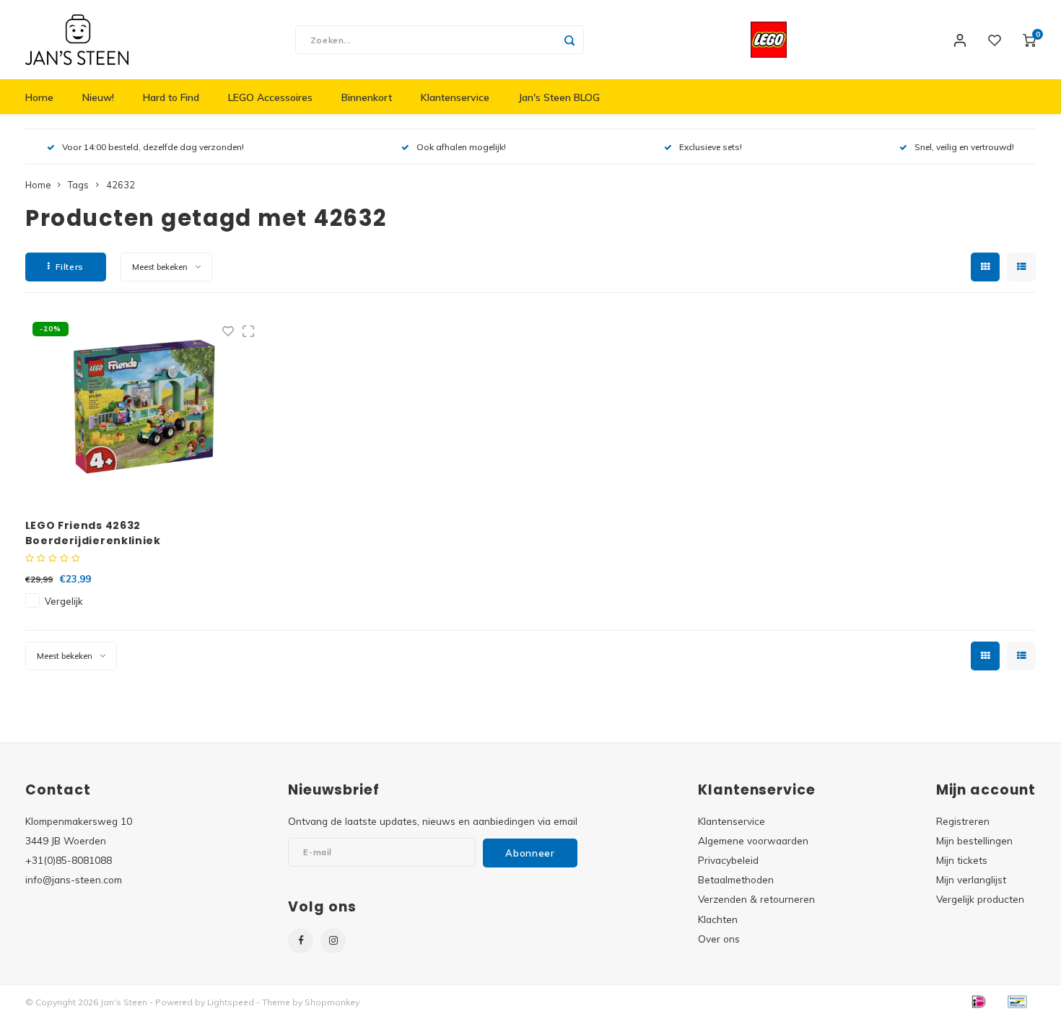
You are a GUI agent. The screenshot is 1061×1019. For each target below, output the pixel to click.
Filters (70, 266)
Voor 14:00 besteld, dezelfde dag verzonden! (153, 146)
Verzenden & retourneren (756, 899)
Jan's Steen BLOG (559, 97)
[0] (1029, 39)
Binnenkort (366, 97)
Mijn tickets (961, 860)
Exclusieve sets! (710, 146)
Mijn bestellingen (974, 840)
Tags (78, 185)
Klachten (718, 919)
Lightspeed (230, 1002)
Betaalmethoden (736, 879)
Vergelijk (63, 601)
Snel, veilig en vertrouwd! (964, 146)
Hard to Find (171, 97)
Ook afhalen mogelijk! (461, 146)
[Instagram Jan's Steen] (333, 940)
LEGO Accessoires (270, 97)
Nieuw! (98, 97)
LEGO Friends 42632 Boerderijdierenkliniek (93, 533)
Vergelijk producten (980, 899)
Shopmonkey (332, 1002)
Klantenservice (455, 97)
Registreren (963, 821)
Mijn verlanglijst (971, 879)
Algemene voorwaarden (753, 840)
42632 (120, 185)
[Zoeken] (569, 39)
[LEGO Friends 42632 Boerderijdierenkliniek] (143, 409)
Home (39, 97)
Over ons (719, 938)
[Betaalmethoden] (978, 1000)
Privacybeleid (728, 860)
